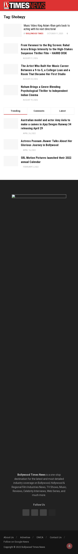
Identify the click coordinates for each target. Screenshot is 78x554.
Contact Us (55, 537)
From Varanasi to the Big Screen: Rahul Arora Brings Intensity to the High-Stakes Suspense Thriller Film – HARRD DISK (47, 49)
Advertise (25, 537)
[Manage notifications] (69, 546)
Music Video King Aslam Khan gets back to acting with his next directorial (47, 27)
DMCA (40, 537)
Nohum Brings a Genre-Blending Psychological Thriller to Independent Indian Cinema (44, 91)
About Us (9, 537)
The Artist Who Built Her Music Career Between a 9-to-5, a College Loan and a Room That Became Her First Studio (45, 70)
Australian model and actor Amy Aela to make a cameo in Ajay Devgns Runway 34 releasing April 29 (46, 124)
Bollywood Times (34, 34)
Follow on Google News (16, 541)
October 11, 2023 (55, 34)
